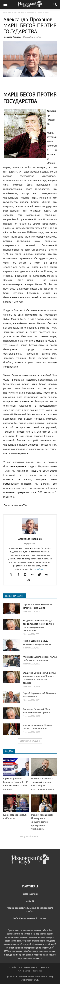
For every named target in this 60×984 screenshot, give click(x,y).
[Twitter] (40, 575)
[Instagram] (26, 575)
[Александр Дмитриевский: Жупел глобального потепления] (11, 661)
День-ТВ (30, 900)
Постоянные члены (28, 967)
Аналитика (19, 12)
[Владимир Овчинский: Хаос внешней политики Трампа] (11, 713)
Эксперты (44, 967)
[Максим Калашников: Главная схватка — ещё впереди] (11, 729)
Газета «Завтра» (30, 893)
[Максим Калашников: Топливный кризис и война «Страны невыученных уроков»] (44, 767)
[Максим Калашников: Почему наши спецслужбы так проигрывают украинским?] (44, 803)
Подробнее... (39, 569)
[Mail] (33, 575)
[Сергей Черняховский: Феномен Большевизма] (11, 697)
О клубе (12, 967)
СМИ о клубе (24, 970)
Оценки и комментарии (38, 12)
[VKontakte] (47, 575)
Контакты (37, 970)
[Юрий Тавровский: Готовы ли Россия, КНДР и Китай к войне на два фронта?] (16, 767)
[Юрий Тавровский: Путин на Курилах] (16, 803)
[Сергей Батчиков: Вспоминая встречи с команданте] (11, 608)
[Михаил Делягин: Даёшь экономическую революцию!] (11, 645)
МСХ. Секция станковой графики (30, 918)
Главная (7, 12)
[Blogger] (12, 575)
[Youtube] (30, 581)
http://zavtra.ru (30, 543)
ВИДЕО (9, 751)
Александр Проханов (12, 37)
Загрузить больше (29, 740)
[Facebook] (19, 575)
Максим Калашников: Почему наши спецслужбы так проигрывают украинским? (41, 821)
